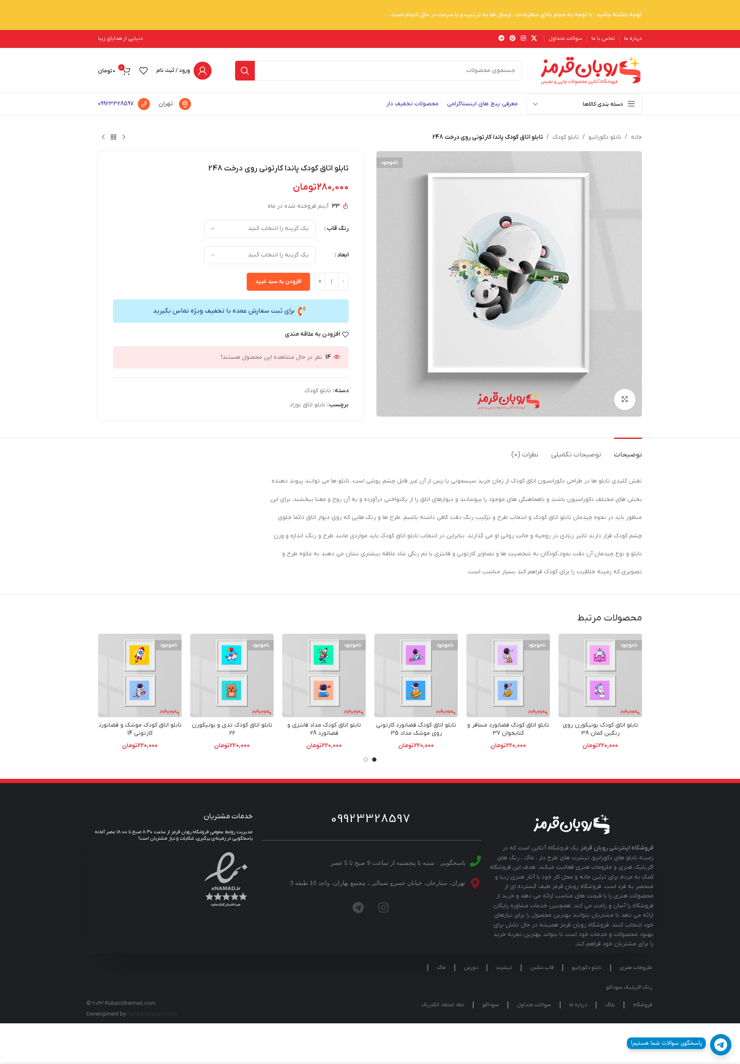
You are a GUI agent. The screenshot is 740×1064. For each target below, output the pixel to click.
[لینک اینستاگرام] (523, 39)
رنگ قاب (338, 228)
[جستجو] (245, 70)
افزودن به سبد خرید (278, 281)
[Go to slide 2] (366, 759)
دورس (471, 967)
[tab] (628, 451)
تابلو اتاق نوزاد (307, 405)
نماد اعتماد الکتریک (443, 1004)
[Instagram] (383, 907)
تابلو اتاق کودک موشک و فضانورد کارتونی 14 (140, 729)
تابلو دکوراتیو (604, 137)
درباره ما (578, 1004)
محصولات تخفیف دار (412, 104)
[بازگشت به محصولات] (113, 137)
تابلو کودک (565, 137)
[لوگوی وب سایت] (590, 70)
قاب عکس (542, 967)
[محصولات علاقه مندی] (143, 70)
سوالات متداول (534, 1004)
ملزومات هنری (636, 967)
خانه (636, 137)
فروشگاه (642, 1004)
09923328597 (116, 104)
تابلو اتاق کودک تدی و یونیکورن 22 (232, 729)
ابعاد (343, 255)
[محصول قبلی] (124, 137)
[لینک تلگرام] (501, 39)
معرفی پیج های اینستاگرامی (482, 104)
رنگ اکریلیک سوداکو (629, 987)
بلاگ (610, 1004)
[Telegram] (358, 907)
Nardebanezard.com (152, 1014)
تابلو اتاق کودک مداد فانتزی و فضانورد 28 (324, 729)
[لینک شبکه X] (534, 39)
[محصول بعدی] (103, 137)
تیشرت (504, 967)
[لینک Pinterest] (512, 39)
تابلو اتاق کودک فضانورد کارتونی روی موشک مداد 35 (416, 729)
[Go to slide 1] (374, 759)
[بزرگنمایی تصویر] (625, 399)
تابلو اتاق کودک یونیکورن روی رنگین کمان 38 (600, 729)
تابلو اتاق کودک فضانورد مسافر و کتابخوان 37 (508, 729)
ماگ (441, 967)
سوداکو (490, 1004)
